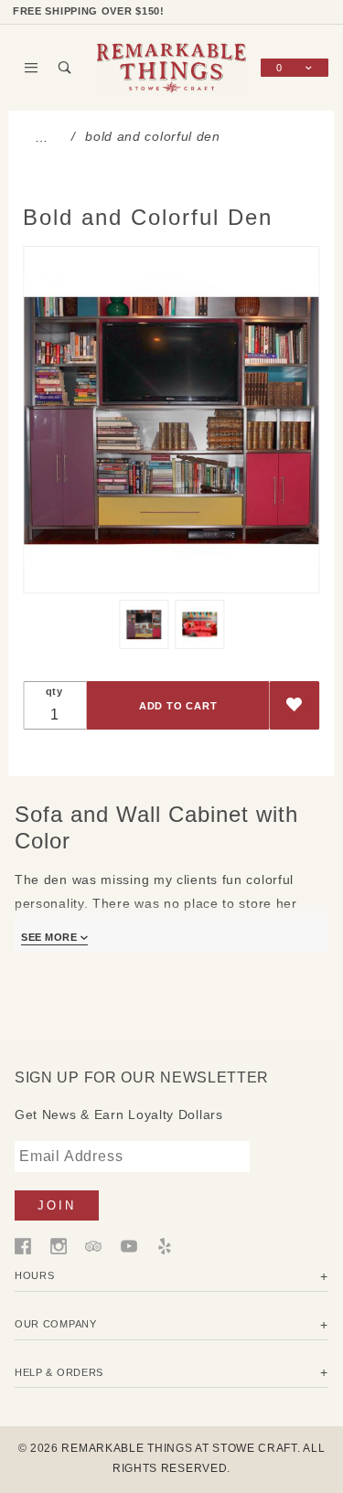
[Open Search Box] (65, 68)
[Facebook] (23, 1244)
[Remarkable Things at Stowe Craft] (172, 66)
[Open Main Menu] (31, 68)
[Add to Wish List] (295, 705)
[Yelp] (164, 1244)
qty (54, 691)
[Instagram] (58, 1244)
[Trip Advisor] (93, 1244)
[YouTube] (129, 1244)
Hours (35, 1275)
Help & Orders (59, 1372)
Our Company (56, 1323)
